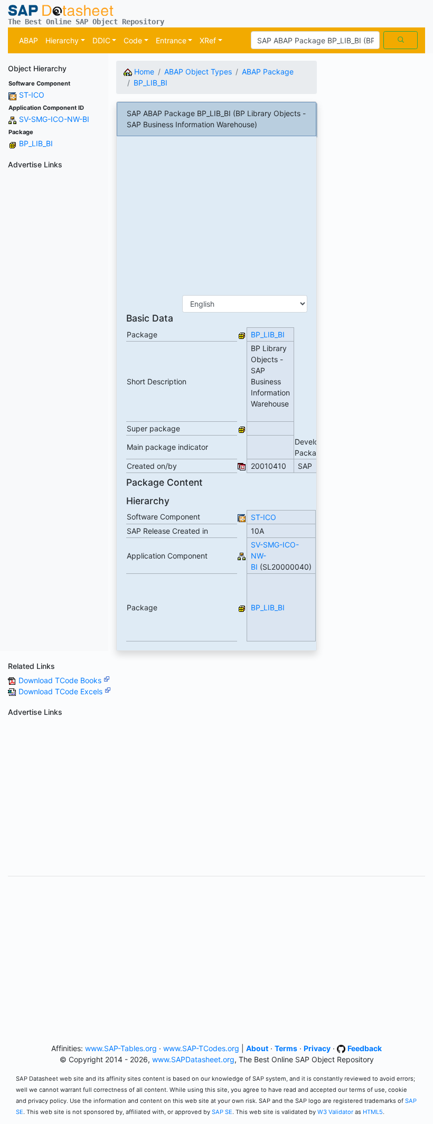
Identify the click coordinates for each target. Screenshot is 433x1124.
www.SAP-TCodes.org (201, 1048)
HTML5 (373, 1112)
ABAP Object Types (198, 71)
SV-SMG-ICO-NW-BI (54, 119)
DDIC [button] (101, 40)
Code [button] (133, 40)
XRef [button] (208, 40)
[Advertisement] (54, 331)
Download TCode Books (60, 680)
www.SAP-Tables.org (121, 1048)
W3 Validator (335, 1112)
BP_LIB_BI (36, 143)
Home (143, 71)
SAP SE (222, 1112)
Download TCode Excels (61, 691)
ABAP (28, 40)
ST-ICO (31, 94)
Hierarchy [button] (62, 40)
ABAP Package (268, 71)
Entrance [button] (171, 40)
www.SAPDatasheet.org (193, 1059)
